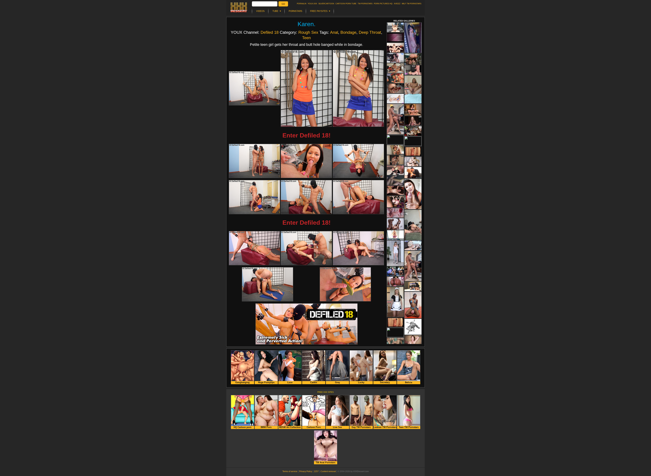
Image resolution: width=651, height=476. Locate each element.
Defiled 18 (270, 32)
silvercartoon (326, 4)
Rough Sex (308, 32)
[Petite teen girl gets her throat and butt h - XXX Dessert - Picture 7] (254, 197)
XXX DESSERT (238, 7)
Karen (306, 24)
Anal (334, 32)
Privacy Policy (305, 471)
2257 (316, 471)
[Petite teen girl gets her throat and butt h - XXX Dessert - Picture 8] (306, 197)
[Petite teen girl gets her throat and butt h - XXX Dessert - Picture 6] (358, 161)
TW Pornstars (365, 4)
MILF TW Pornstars (411, 4)
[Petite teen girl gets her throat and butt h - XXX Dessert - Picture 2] (306, 88)
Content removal (328, 471)
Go (283, 4)
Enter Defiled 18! (306, 135)
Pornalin (301, 4)
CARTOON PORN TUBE (346, 4)
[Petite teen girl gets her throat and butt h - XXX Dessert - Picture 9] (358, 197)
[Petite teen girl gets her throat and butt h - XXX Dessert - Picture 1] (254, 88)
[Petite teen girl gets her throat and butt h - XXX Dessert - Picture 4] (254, 161)
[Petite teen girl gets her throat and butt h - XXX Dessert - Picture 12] (358, 248)
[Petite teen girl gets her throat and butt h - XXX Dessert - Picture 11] (306, 248)
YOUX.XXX (312, 4)
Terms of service (289, 471)
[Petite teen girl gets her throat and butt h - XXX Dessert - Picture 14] (345, 284)
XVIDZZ (397, 4)
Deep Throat (370, 32)
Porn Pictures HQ (383, 4)
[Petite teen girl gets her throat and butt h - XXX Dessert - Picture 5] (306, 161)
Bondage (348, 32)
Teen (306, 37)
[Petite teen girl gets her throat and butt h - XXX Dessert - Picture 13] (267, 284)
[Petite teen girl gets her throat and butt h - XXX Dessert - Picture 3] (358, 88)
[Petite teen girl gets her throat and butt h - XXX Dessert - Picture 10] (254, 248)
